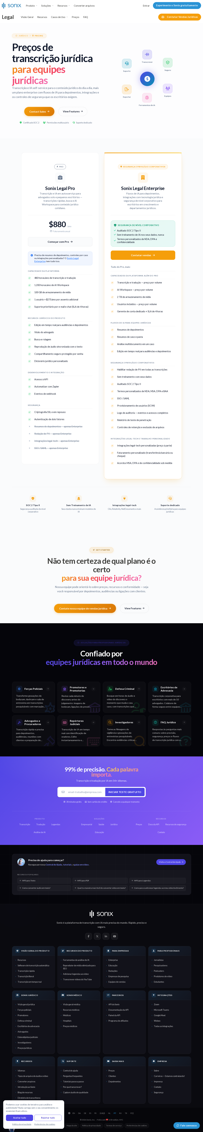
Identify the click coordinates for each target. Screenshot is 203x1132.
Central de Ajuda (54, 864)
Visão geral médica (71, 1004)
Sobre (156, 1070)
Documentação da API (118, 1010)
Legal (8, 17)
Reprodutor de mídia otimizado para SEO (79, 967)
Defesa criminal (25, 1020)
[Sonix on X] (97, 936)
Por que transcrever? (72, 1087)
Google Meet (159, 1015)
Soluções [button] (46, 5)
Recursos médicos (71, 1010)
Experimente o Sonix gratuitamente (177, 5)
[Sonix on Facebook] (88, 936)
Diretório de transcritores (29, 1098)
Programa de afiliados (118, 1020)
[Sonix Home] (11, 5)
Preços (75, 17)
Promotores (23, 1015)
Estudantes (159, 982)
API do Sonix (113, 1004)
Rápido (132, 922)
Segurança (158, 1092)
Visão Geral (27, 17)
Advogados (23, 1031)
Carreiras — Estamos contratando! (169, 1076)
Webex (157, 1020)
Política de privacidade (91, 1125)
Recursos (42, 17)
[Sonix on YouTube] (114, 936)
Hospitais (67, 1020)
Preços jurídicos (25, 1048)
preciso (141, 922)
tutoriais (67, 864)
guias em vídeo (81, 864)
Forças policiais (24, 1010)
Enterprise (113, 960)
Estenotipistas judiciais (28, 1037)
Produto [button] (30, 5)
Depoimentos (114, 1081)
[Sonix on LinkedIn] (106, 936)
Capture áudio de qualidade (75, 1092)
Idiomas (21, 1070)
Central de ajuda (70, 1070)
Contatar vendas (141, 255)
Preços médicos (70, 1026)
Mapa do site (72, 1125)
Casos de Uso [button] (58, 17)
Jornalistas (159, 960)
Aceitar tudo (19, 1117)
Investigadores (24, 1042)
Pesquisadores (160, 965)
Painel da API (114, 1015)
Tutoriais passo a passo (73, 1081)
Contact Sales (37, 111)
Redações (112, 971)
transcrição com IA (92, 922)
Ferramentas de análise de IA (76, 960)
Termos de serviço (113, 1125)
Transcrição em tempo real (30, 982)
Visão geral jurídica (26, 1004)
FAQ (85, 17)
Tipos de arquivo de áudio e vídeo (33, 1076)
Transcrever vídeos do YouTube (77, 979)
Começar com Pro (58, 241)
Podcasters (159, 971)
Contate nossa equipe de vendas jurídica (83, 608)
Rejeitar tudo (48, 1117)
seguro (101, 926)
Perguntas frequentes (72, 1076)
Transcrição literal (26, 976)
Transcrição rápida (26, 971)
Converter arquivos (84, 5)
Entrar (146, 5)
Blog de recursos (25, 1092)
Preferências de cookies (137, 1125)
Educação (112, 965)
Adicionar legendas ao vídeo (76, 974)
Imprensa (158, 1081)
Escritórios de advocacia (28, 1026)
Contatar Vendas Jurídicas (182, 17)
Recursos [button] (62, 5)
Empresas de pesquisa (118, 976)
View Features (71, 111)
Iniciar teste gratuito (124, 791)
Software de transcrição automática (33, 965)
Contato (157, 1087)
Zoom (156, 1004)
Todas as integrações (163, 1026)
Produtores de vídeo (163, 976)
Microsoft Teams (161, 1010)
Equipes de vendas (116, 982)
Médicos (67, 1015)
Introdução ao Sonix (26, 1087)
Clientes (112, 1076)
